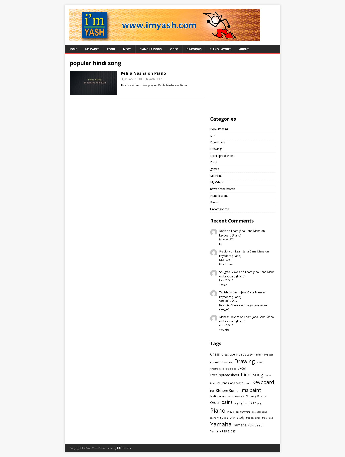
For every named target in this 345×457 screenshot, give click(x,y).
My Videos (217, 182)
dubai (260, 362)
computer (267, 354)
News (127, 49)
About (244, 49)
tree (264, 417)
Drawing (244, 361)
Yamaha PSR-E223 (248, 425)
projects (256, 411)
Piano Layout (220, 49)
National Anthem (221, 396)
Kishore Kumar (228, 390)
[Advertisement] (240, 84)
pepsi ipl (238, 403)
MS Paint (92, 49)
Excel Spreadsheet (222, 156)
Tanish (223, 292)
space (224, 417)
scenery (214, 417)
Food (111, 49)
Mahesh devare (229, 317)
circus (257, 354)
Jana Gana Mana (232, 383)
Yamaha (221, 424)
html (212, 383)
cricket (214, 362)
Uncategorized (219, 209)
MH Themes (124, 448)
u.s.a (271, 417)
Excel (242, 368)
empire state (217, 368)
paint (227, 402)
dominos (226, 362)
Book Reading (219, 129)
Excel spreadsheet (224, 375)
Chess (215, 354)
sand (264, 411)
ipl (218, 383)
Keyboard (263, 382)
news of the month (222, 189)
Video (174, 49)
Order (215, 402)
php (259, 403)
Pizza (230, 411)
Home (73, 49)
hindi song (252, 375)
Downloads (217, 142)
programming (243, 411)
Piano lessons (151, 49)
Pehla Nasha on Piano (143, 73)
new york (239, 396)
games (214, 169)
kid (212, 391)
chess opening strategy (237, 354)
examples (231, 368)
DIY (212, 135)
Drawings (194, 49)
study (240, 417)
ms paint (251, 390)
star (232, 417)
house (268, 375)
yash (152, 79)
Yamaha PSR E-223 (223, 431)
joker (248, 383)
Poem (214, 202)
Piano (217, 410)
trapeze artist (253, 417)
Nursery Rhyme (256, 396)
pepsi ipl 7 (250, 403)
